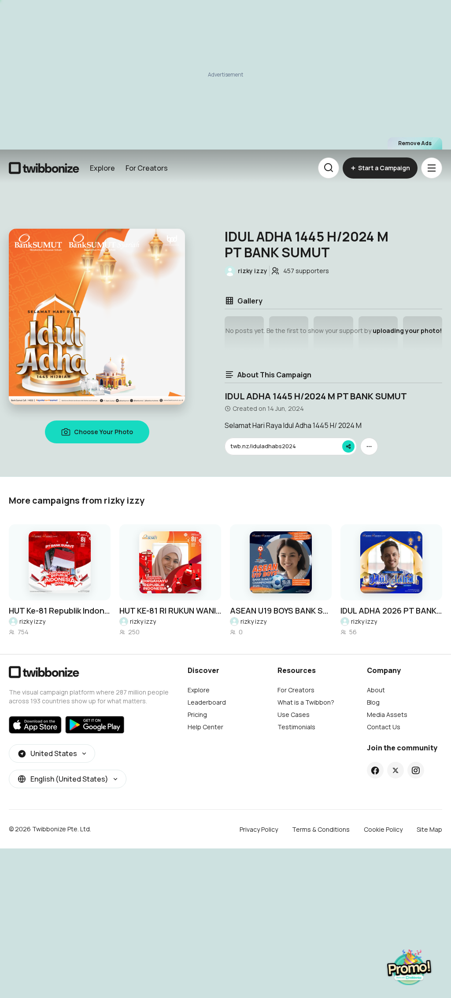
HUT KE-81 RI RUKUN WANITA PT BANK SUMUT (170, 610)
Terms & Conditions (321, 829)
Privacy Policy (259, 829)
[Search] (328, 168)
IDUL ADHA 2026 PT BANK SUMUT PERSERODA (391, 610)
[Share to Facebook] (375, 770)
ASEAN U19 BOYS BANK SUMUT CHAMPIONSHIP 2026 (281, 610)
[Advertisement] (225, 74)
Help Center (205, 727)
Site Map (429, 829)
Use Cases (293, 714)
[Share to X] (395, 770)
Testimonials (296, 727)
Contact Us (383, 727)
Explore (102, 168)
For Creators (147, 168)
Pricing (197, 714)
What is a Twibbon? (305, 702)
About (376, 690)
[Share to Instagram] (415, 770)
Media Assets (387, 714)
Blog (373, 702)
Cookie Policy (383, 829)
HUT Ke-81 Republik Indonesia (60, 610)
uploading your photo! (407, 330)
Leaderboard (207, 702)
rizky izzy (32, 621)
